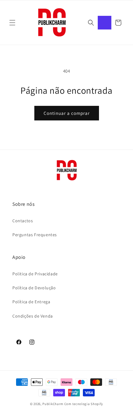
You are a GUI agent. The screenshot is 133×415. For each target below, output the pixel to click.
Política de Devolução (34, 288)
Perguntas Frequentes (34, 234)
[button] (12, 22)
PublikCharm (52, 404)
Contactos (22, 220)
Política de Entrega (31, 301)
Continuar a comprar (67, 113)
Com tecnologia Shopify (83, 404)
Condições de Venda (32, 316)
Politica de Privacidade (35, 274)
